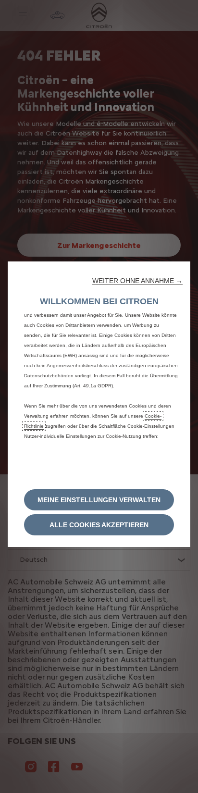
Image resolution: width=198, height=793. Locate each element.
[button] (137, 281)
